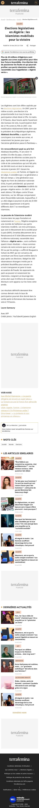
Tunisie (17, 221)
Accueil (3, 19)
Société (19, 19)
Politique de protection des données (18, 777)
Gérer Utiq (17, 790)
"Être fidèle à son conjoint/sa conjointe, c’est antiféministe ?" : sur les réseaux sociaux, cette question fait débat (25, 466)
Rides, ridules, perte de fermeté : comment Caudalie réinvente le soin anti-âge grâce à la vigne (26, 684)
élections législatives (13, 108)
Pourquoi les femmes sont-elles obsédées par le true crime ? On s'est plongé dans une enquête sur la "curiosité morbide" (26, 523)
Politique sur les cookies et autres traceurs (18, 773)
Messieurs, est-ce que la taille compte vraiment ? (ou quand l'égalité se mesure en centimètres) (26, 558)
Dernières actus (10, 19)
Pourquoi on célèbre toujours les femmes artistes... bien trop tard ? (25, 652)
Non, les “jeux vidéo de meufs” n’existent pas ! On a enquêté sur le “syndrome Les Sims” (26, 619)
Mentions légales (26, 770)
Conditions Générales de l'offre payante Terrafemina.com (19, 782)
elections (19, 444)
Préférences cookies (29, 790)
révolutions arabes (9, 172)
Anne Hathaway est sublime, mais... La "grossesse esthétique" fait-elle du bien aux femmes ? (26, 667)
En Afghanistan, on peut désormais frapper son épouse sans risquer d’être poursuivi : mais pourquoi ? (26, 505)
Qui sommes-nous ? (11, 770)
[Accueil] (19, 2)
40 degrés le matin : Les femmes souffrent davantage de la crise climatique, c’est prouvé (24, 541)
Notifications (7, 790)
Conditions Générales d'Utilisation (18, 766)
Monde (11, 444)
